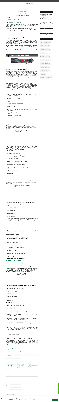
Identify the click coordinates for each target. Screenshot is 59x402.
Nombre (7, 383)
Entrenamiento (42, 49)
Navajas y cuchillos (42, 56)
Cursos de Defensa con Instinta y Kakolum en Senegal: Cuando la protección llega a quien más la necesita (46, 18)
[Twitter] (10, 355)
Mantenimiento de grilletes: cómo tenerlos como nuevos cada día (46, 15)
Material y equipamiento (20, 8)
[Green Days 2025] (44, 30)
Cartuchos (41, 45)
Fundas (50, 49)
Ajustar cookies (42, 399)
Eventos (46, 49)
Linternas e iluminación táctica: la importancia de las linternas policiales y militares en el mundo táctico (11, 367)
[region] (29, 399)
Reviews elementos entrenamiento (45, 63)
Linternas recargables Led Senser (14, 22)
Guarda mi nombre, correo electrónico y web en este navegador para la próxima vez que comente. (21, 391)
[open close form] (58, 388)
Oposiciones (48, 56)
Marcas (50, 53)
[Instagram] (9, 355)
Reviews (26, 8)
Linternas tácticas (42, 52)
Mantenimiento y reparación (44, 53)
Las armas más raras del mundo (33, 365)
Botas (41, 42)
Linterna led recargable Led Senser (13, 260)
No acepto (48, 399)
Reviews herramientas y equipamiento (45, 67)
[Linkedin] (11, 355)
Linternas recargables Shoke (13, 19)
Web (6, 388)
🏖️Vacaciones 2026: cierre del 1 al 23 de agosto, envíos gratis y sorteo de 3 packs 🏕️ (46, 23)
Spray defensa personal (49, 77)
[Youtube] (8, 355)
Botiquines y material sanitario (47, 42)
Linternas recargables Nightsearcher (15, 20)
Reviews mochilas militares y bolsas (45, 70)
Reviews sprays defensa (43, 74)
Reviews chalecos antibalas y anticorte (45, 60)
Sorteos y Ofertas (42, 77)
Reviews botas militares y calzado (44, 59)
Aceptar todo (55, 399)
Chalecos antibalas (46, 45)
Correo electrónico (7, 386)
